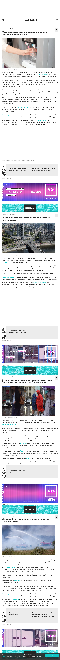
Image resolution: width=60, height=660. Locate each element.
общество (4, 178)
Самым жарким (7, 594)
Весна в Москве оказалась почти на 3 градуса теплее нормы (43, 169)
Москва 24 (30, 20)
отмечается (15, 599)
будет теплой (11, 567)
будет (22, 451)
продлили (23, 443)
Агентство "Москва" (42, 75)
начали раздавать (23, 107)
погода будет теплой (40, 120)
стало (28, 459)
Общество (14, 29)
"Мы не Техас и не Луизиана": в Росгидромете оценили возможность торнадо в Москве (43, 614)
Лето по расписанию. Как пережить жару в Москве (17, 169)
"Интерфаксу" (6, 262)
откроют (17, 581)
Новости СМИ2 (5, 203)
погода (9, 178)
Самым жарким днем (8, 115)
